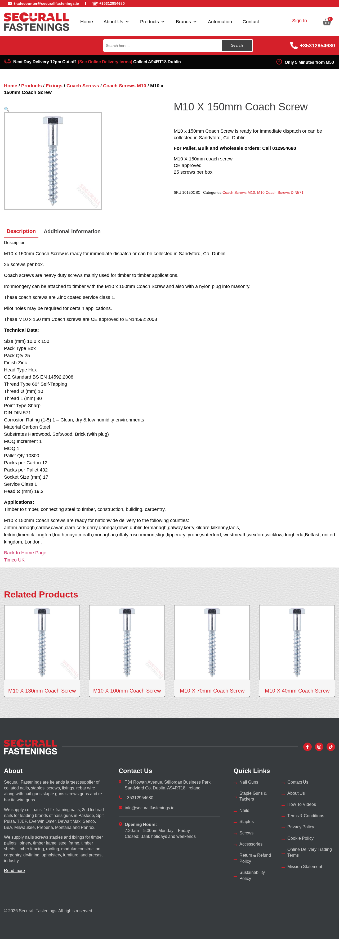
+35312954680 (317, 45)
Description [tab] (21, 231)
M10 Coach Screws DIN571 (280, 192)
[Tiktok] (331, 747)
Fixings (54, 85)
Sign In (299, 20)
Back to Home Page (25, 552)
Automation (220, 21)
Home (86, 21)
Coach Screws (82, 85)
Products (149, 21)
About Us (113, 21)
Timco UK (14, 560)
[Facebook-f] (307, 747)
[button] (6, 109)
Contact (251, 21)
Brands (183, 21)
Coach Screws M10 (124, 85)
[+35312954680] (294, 45)
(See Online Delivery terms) (105, 62)
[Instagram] (319, 747)
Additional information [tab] (72, 231)
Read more (14, 870)
